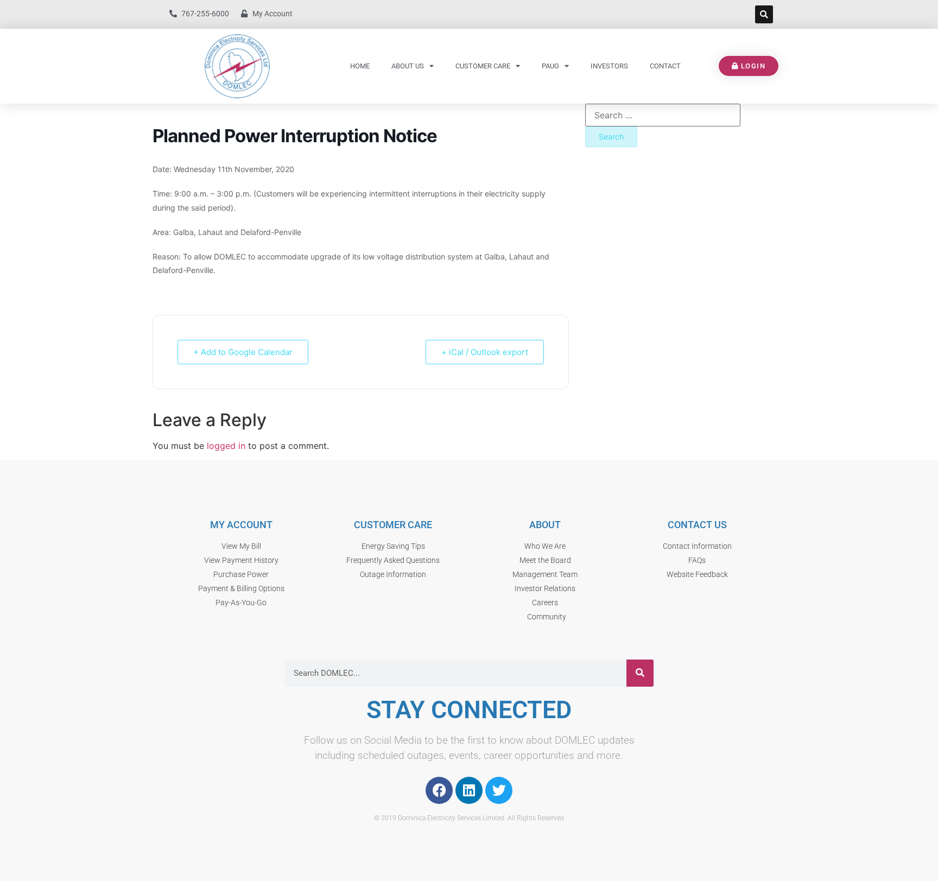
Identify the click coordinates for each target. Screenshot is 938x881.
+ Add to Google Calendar (243, 352)
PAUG (550, 66)
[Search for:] (662, 115)
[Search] (640, 673)
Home (360, 66)
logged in (226, 445)
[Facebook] (439, 790)
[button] (764, 14)
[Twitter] (498, 790)
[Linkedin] (469, 790)
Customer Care (482, 66)
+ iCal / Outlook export (484, 352)
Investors (609, 66)
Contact (665, 66)
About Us (407, 66)
